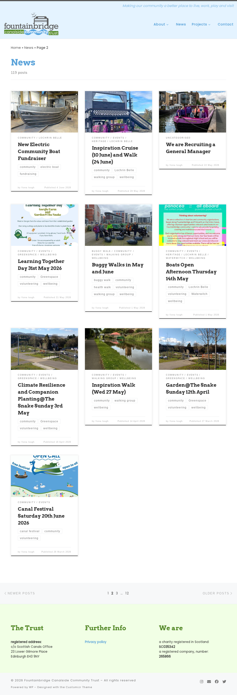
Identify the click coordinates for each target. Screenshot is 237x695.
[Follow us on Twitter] (224, 682)
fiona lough (28, 187)
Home (16, 47)
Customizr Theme (79, 687)
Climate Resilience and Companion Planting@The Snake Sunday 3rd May (41, 399)
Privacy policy (95, 642)
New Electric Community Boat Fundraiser (39, 151)
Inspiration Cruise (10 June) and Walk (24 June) (115, 155)
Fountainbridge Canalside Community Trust (61, 680)
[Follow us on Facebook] (216, 682)
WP (31, 687)
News (28, 47)
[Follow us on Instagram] (201, 682)
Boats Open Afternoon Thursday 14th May (191, 271)
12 (127, 593)
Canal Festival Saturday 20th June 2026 (41, 516)
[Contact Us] (209, 682)
